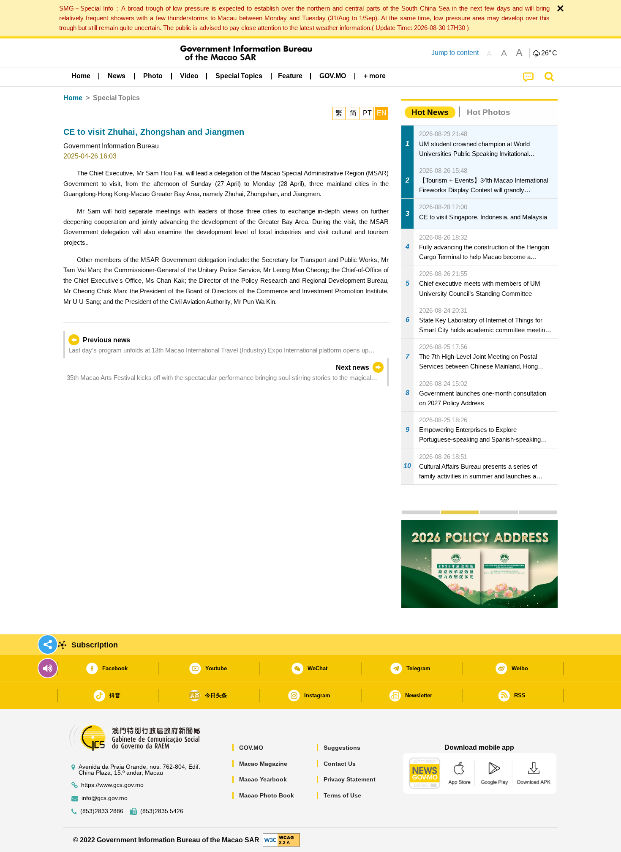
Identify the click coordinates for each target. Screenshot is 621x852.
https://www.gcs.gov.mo (112, 785)
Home (72, 97)
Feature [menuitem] (290, 75)
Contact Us (340, 763)
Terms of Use (342, 795)
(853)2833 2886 (101, 811)
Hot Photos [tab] (488, 112)
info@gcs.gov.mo (105, 798)
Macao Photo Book (266, 795)
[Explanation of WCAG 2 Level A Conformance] (281, 839)
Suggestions (342, 747)
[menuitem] (116, 76)
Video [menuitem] (189, 75)
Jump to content (455, 52)
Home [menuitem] (80, 75)
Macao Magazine (263, 763)
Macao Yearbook (263, 779)
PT (367, 113)
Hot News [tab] (430, 112)
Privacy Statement (350, 779)
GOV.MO (251, 747)
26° (549, 53)
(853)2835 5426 (161, 811)
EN (382, 113)
